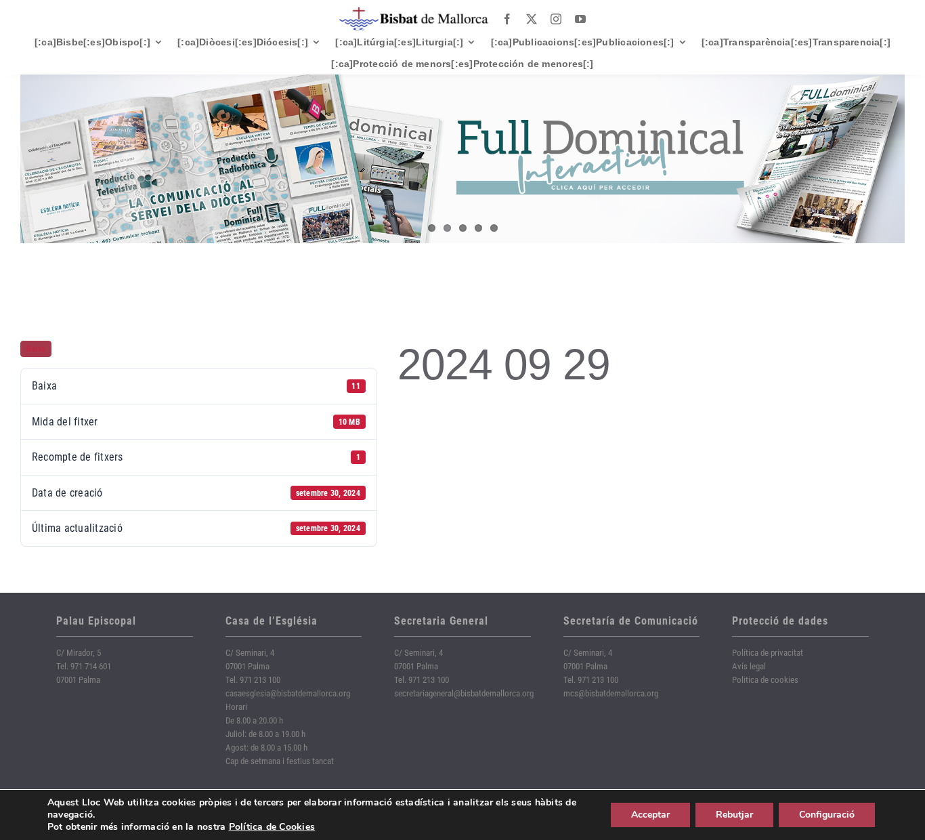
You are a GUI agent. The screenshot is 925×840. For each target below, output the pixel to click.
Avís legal (749, 666)
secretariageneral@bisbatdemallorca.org (464, 693)
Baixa (35, 349)
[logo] (413, 11)
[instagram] (556, 19)
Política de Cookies (272, 826)
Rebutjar (734, 814)
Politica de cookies (765, 680)
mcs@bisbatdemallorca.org (610, 693)
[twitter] (531, 19)
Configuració (827, 814)
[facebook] (507, 19)
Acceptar (650, 814)
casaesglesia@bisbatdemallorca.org (287, 693)
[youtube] (580, 19)
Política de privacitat (767, 653)
